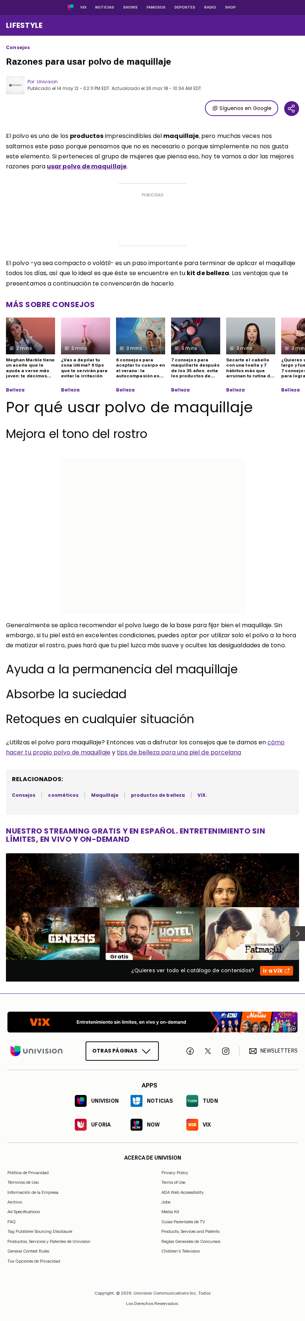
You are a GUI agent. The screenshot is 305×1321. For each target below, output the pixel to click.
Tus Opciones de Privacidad (33, 1261)
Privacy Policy (174, 1172)
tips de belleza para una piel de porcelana (179, 752)
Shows (130, 7)
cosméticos (63, 795)
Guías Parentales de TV (183, 1221)
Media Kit (170, 1212)
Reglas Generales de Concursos (190, 1241)
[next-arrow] (297, 933)
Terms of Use (173, 1182)
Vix (83, 7)
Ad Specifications (23, 1212)
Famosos (156, 7)
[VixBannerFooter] (152, 1022)
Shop (230, 7)
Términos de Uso (23, 1182)
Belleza (15, 390)
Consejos (18, 48)
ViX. (202, 795)
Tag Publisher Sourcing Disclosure (39, 1231)
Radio (210, 7)
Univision (47, 81)
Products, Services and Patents (190, 1231)
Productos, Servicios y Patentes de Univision (48, 1241)
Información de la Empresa (32, 1192)
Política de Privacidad (28, 1172)
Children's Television (180, 1251)
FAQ (11, 1221)
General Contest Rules (28, 1251)
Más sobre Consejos (50, 304)
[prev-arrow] (1, 934)
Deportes (184, 7)
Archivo (14, 1202)
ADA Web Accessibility (182, 1192)
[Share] (291, 108)
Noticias (104, 7)
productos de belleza (158, 795)
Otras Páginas (114, 1050)
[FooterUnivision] (36, 1051)
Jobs (165, 1202)
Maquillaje (104, 795)
